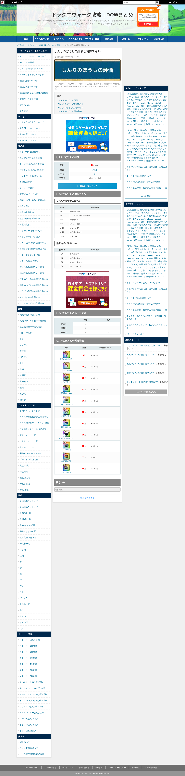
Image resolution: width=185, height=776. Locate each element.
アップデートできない (30, 237)
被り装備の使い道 (28, 537)
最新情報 (24, 111)
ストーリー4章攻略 (28, 664)
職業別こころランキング (31, 128)
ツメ (22, 586)
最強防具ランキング (29, 87)
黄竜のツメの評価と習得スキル (141, 354)
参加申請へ (148, 24)
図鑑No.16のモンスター (30, 453)
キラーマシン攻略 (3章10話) (32, 688)
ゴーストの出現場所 (29, 459)
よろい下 (24, 622)
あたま (94, 170)
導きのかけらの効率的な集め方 (34, 279)
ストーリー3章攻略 (28, 658)
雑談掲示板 (159, 39)
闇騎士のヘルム (66, 393)
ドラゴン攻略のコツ (29, 725)
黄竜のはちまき (66, 427)
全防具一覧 (25, 604)
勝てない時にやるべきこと (32, 170)
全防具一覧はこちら (88, 186)
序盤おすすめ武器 (28, 531)
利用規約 (98, 768)
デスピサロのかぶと (66, 404)
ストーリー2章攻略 (28, 652)
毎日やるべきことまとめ (31, 158)
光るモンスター (27, 447)
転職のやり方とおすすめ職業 (33, 321)
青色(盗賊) (24, 490)
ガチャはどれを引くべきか (32, 74)
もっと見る (146, 196)
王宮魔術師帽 (66, 461)
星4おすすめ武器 (27, 525)
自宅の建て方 (26, 182)
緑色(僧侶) (24, 471)
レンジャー (25, 345)
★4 (95, 174)
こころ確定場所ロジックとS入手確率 (143, 182)
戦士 (22, 363)
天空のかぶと (66, 416)
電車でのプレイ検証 (29, 194)
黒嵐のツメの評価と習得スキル (141, 363)
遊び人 (23, 393)
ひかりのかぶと (66, 382)
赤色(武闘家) (25, 484)
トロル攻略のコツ (28, 731)
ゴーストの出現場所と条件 (139, 176)
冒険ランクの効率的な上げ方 (33, 249)
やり (22, 568)
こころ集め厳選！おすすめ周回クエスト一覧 (147, 188)
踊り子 (23, 399)
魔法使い (24, 381)
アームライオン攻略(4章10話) (33, 694)
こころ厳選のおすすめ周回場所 (34, 417)
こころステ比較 (42, 39)
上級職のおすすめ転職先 (31, 327)
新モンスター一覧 (28, 435)
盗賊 (22, 387)
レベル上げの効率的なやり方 (33, 243)
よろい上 (24, 616)
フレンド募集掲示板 (29, 748)
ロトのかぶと (66, 449)
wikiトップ (17, 2)
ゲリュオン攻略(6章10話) (31, 706)
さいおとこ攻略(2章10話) (31, 682)
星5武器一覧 (25, 513)
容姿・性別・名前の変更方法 (33, 200)
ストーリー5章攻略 (28, 670)
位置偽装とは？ (27, 224)
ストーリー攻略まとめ (30, 640)
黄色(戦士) (24, 465)
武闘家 (23, 375)
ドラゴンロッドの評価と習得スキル (143, 382)
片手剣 (23, 549)
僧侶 (22, 369)
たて (22, 628)
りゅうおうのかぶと (66, 438)
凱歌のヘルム (66, 472)
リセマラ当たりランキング (32, 68)
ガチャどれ (143, 39)
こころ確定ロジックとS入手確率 (34, 423)
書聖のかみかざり (66, 359)
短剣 (22, 556)
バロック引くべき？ (136, 334)
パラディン (25, 357)
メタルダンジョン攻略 (30, 255)
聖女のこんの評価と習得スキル (141, 373)
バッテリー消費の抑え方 (31, 230)
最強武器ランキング (29, 80)
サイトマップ (67, 768)
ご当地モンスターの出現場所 (33, 429)
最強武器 (109, 39)
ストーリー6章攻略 (28, 676)
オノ (22, 562)
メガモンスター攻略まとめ (32, 712)
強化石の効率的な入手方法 (32, 273)
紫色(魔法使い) (26, 477)
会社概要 (135, 768)
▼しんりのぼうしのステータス (70, 108)
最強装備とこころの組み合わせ (34, 93)
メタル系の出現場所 (29, 261)
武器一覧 (126, 39)
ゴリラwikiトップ (32, 768)
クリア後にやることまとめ (32, 164)
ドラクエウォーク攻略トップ (33, 56)
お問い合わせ (84, 768)
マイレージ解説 (27, 188)
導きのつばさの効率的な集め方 (34, 285)
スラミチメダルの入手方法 (32, 303)
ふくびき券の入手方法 (30, 297)
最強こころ (59, 39)
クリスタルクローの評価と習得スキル (144, 345)
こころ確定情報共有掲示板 (32, 754)
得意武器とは (26, 206)
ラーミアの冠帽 (66, 370)
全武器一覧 (25, 543)
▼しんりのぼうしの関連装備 (69, 111)
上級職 (25, 39)
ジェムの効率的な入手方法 (32, 267)
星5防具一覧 (25, 519)
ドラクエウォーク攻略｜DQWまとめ (143, 282)
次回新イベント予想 (29, 99)
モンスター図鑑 (92, 39)
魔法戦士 (24, 351)
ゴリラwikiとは (50, 768)
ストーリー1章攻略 (28, 646)
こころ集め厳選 (75, 39)
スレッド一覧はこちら (146, 392)
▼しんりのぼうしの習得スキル (70, 104)
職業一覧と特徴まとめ (30, 315)
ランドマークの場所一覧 (31, 176)
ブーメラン (25, 598)
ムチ (22, 592)
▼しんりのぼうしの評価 (67, 100)
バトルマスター (27, 333)
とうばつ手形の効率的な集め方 (34, 291)
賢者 (22, 339)
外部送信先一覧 (151, 768)
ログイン (173, 2)
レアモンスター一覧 (29, 441)
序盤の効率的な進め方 (30, 152)
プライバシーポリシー (117, 768)
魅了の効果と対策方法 (30, 218)
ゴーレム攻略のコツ (29, 718)
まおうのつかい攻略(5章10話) (33, 700)
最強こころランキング (30, 411)
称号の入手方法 (27, 212)
